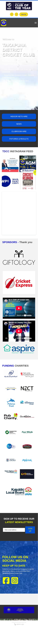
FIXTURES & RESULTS (19, 139)
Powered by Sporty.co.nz (19, 622)
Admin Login (20, 624)
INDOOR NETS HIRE (19, 116)
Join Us (23, 14)
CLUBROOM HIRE (19, 131)
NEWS (19, 124)
